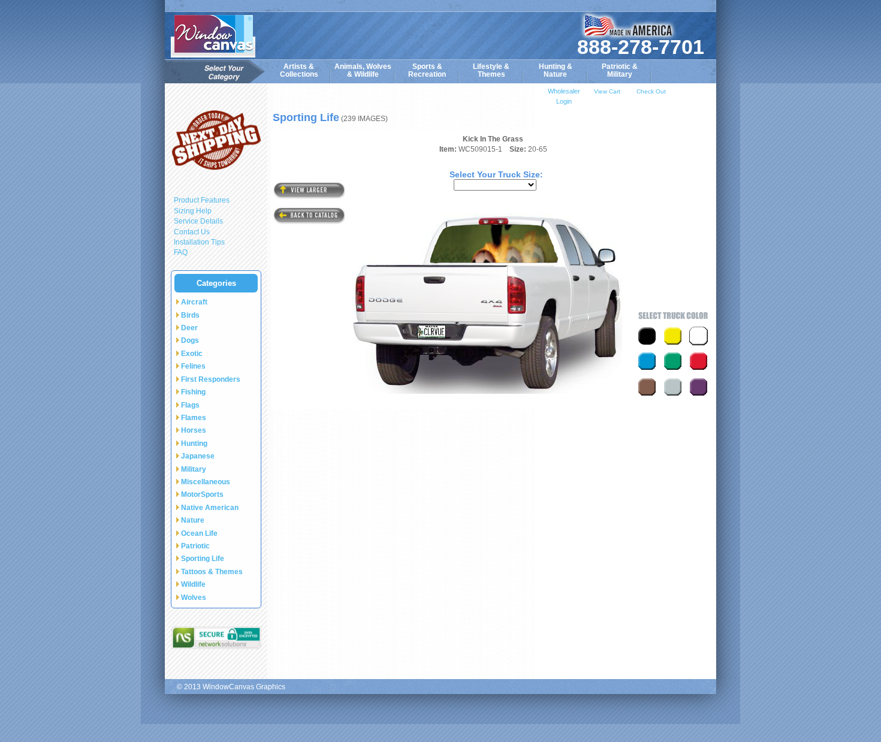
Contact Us (192, 232)
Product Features (202, 200)
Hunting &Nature (555, 70)
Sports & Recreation (427, 70)
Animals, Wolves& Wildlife (362, 70)
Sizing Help (193, 211)
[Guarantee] (216, 140)
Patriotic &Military (620, 70)
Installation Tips (199, 242)
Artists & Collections (299, 70)
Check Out (651, 91)
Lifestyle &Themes (491, 70)
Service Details (198, 221)
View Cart (607, 91)
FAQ (181, 252)
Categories (216, 283)
